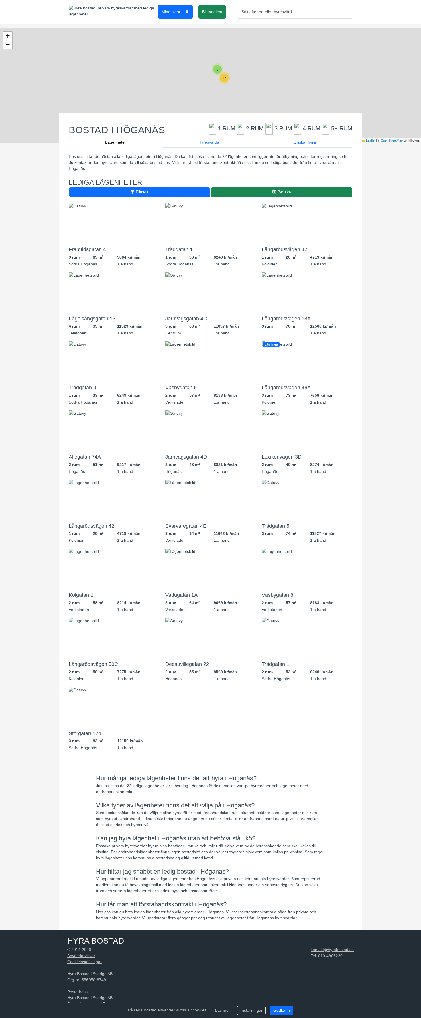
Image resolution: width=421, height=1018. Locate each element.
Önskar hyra (305, 142)
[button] (217, 69)
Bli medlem (212, 11)
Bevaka (283, 192)
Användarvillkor (81, 955)
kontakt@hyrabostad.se (332, 949)
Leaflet (370, 140)
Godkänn (281, 1010)
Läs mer (222, 1010)
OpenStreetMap (392, 140)
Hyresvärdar (209, 142)
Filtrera (142, 192)
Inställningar (252, 1010)
